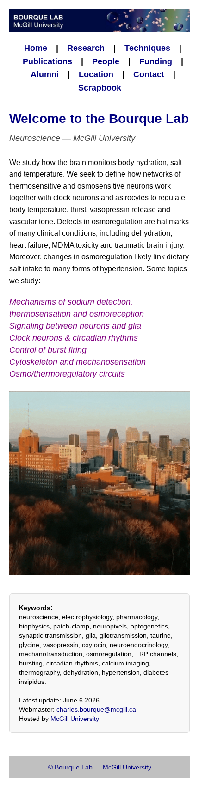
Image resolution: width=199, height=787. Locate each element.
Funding (155, 61)
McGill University (74, 718)
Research (86, 48)
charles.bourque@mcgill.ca (96, 709)
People (105, 61)
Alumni (45, 74)
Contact (148, 74)
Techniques (147, 48)
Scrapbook (99, 87)
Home (35, 48)
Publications (47, 61)
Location (96, 74)
